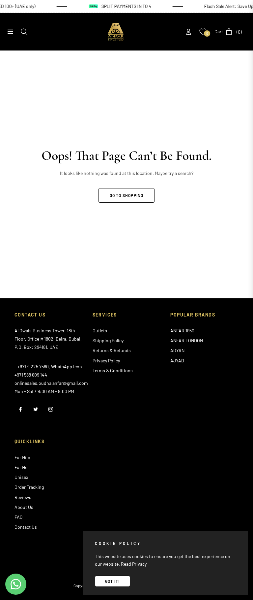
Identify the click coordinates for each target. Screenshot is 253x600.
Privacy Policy (106, 360)
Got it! (112, 581)
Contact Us (25, 527)
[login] (188, 31)
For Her (21, 467)
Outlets (100, 330)
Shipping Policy (108, 340)
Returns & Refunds (112, 350)
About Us (23, 507)
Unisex (21, 477)
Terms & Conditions (113, 370)
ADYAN (177, 350)
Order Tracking (29, 487)
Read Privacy (134, 564)
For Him (22, 457)
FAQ (18, 517)
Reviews (22, 497)
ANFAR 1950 (182, 330)
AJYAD (177, 360)
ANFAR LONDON (186, 340)
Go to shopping (127, 195)
